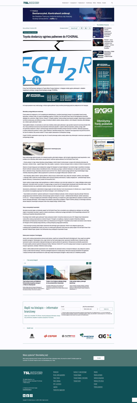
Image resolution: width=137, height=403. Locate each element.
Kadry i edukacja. (57, 381)
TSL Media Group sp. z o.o (32, 400)
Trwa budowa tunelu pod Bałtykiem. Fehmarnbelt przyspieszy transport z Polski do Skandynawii (32, 283)
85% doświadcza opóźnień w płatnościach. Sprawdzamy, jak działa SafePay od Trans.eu (108, 32)
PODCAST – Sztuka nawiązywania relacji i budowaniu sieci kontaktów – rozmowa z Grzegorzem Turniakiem (109, 44)
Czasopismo (73, 3)
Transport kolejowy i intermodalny (30, 32)
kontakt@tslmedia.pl (27, 389)
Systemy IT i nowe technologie (80, 372)
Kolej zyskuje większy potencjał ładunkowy (78, 282)
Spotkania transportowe (99, 378)
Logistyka (55, 387)
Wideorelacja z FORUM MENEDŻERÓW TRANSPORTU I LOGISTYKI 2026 (109, 54)
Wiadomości (65, 3)
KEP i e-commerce (57, 384)
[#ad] (68, 14)
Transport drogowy (77, 375)
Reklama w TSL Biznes (99, 381)
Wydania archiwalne (98, 375)
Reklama (99, 3)
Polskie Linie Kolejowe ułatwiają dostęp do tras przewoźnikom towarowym (56, 282)
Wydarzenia (81, 3)
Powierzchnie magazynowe (59, 390)
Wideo (94, 3)
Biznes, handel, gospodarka (59, 375)
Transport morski (77, 381)
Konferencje (89, 3)
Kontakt (104, 3)
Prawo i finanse (56, 378)
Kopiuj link (73, 28)
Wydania (96, 372)
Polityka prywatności (98, 387)
